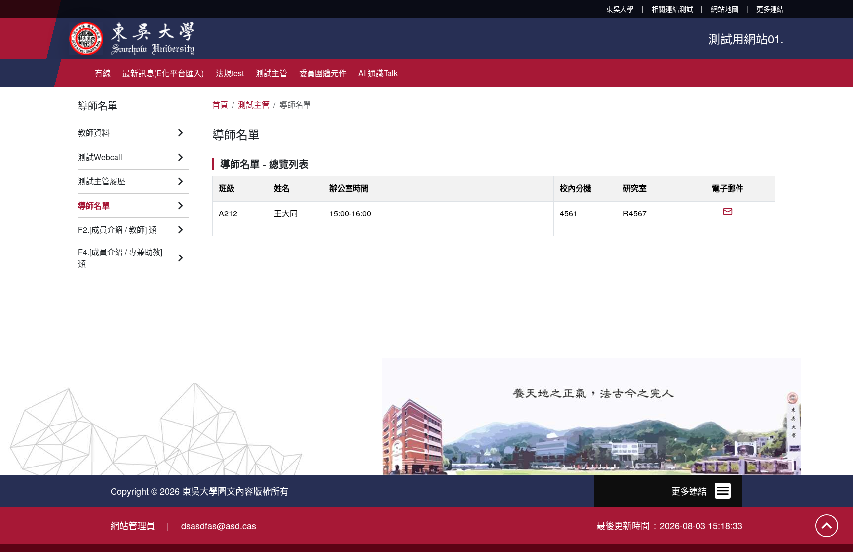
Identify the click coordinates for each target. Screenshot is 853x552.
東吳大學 (620, 9)
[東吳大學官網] (131, 38)
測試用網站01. (746, 38)
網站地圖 (724, 9)
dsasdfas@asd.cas (218, 525)
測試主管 (254, 104)
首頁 (220, 104)
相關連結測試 (672, 9)
